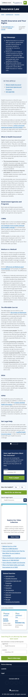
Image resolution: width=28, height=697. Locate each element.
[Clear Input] (23, 472)
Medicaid (8, 595)
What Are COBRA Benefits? (10, 548)
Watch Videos (15, 537)
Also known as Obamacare (18, 312)
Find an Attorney (6, 664)
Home (2, 14)
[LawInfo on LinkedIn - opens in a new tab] (21, 682)
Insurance (17, 14)
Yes (16, 487)
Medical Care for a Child (9, 546)
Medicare (8, 597)
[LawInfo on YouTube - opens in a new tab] (16, 682)
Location (6, 469)
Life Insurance (9, 590)
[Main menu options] (6, 3)
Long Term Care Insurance (13, 592)
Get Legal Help (10, 92)
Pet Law (7, 599)
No (22, 487)
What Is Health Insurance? (13, 85)
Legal (3, 673)
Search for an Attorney (13, 492)
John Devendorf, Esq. (8, 26)
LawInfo (3, 669)
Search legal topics (7, 497)
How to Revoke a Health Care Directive (13, 562)
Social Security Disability (12, 602)
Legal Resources (9, 14)
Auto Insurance (9, 576)
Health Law (8, 585)
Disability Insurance (11, 578)
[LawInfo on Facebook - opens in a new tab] (7, 682)
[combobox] (14, 472)
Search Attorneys (14, 658)
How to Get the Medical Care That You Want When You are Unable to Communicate (13, 553)
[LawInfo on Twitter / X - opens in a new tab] (11, 682)
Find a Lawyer (14, 478)
